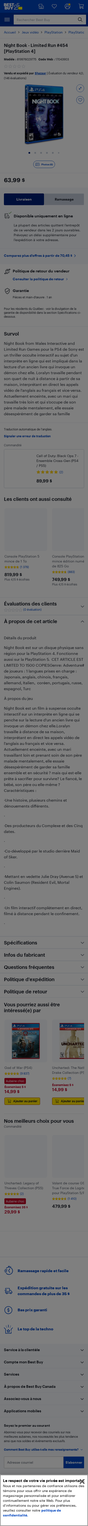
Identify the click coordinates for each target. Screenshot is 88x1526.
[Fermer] (82, 1481)
